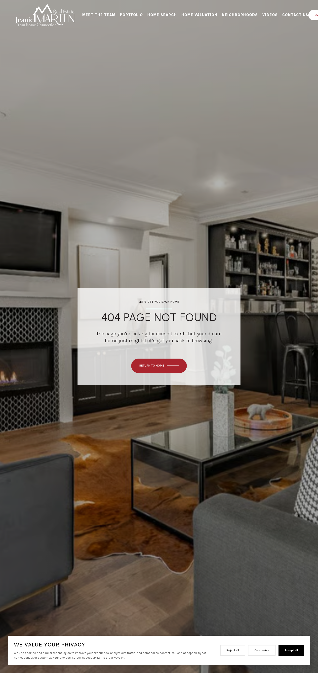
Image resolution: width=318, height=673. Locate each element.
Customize (261, 650)
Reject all (233, 650)
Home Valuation (199, 15)
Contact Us (295, 15)
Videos (270, 15)
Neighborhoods (240, 15)
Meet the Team (99, 15)
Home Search (162, 15)
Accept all (291, 650)
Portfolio (131, 15)
